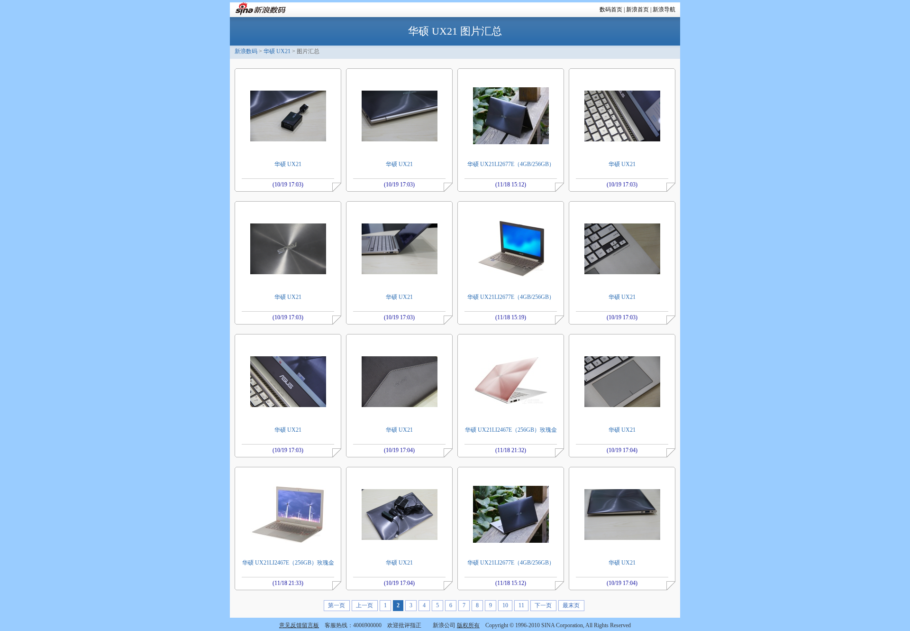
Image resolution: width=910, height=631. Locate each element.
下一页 (543, 605)
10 (505, 605)
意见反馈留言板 (299, 625)
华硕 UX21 (277, 51)
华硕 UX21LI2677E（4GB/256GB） (511, 164)
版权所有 (468, 625)
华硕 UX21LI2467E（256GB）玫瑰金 (511, 430)
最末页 (571, 605)
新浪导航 (664, 9)
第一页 (336, 605)
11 (521, 605)
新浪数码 (246, 51)
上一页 (364, 605)
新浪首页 (637, 9)
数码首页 (611, 9)
